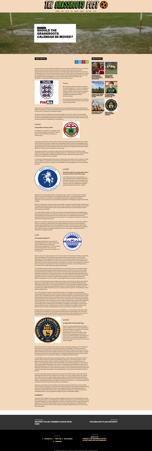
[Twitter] (80, 62)
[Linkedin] (53, 442)
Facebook (48, 439)
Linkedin (58, 441)
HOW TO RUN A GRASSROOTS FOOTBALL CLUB (109, 76)
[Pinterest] (83, 62)
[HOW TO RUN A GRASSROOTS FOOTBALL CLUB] (111, 68)
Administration (41, 27)
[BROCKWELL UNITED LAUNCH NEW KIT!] (98, 105)
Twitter (58, 439)
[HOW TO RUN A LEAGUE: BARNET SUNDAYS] (111, 105)
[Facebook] (76, 62)
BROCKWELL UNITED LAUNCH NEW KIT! (97, 113)
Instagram (68, 439)
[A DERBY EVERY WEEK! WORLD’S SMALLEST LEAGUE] (98, 87)
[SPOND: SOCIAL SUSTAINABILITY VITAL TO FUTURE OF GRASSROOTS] (98, 68)
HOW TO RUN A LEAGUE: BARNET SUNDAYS (109, 113)
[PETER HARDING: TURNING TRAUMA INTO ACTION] (111, 87)
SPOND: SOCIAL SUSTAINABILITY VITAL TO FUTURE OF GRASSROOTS (97, 77)
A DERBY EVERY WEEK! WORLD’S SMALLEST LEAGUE (97, 95)
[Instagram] (62, 439)
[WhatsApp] (87, 62)
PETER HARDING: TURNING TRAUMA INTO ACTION (110, 95)
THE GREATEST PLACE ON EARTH (103, 422)
